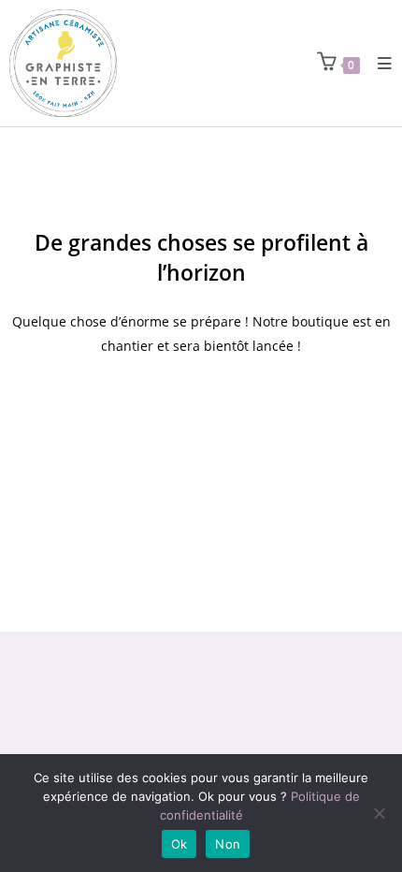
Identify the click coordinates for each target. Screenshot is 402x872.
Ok (179, 843)
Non (227, 843)
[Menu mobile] (378, 63)
